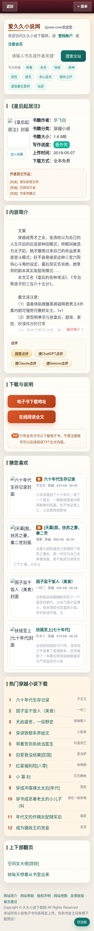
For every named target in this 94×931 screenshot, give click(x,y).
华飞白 (60, 120)
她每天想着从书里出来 (28, 874)
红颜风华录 (28, 187)
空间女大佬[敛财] (23, 863)
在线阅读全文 (31, 417)
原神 (71, 67)
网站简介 (10, 895)
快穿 (57, 67)
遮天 (28, 77)
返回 (10, 6)
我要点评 (21, 354)
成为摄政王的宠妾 (32, 828)
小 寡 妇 (23, 777)
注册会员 (15, 43)
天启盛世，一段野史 (35, 722)
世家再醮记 (28, 193)
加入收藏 (16, 154)
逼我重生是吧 (20, 86)
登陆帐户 (65, 35)
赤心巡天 (45, 77)
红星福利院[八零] (31, 766)
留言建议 (10, 901)
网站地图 (60, 895)
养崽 (29, 67)
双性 (14, 77)
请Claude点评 (25, 363)
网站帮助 (27, 895)
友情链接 (77, 895)
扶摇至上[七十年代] (53, 629)
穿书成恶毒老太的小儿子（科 (39, 802)
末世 (43, 67)
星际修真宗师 (29, 182)
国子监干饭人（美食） (55, 581)
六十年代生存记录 (59, 479)
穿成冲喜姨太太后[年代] (38, 788)
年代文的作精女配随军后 (39, 817)
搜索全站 (73, 56)
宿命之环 (66, 77)
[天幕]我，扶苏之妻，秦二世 (59, 530)
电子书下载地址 (31, 401)
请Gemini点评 (57, 363)
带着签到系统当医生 (35, 744)
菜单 (84, 6)
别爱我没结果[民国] (33, 755)
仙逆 (41, 86)
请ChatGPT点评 (50, 354)
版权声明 (44, 895)
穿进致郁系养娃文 (32, 733)
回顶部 (82, 922)
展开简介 (75, 329)
